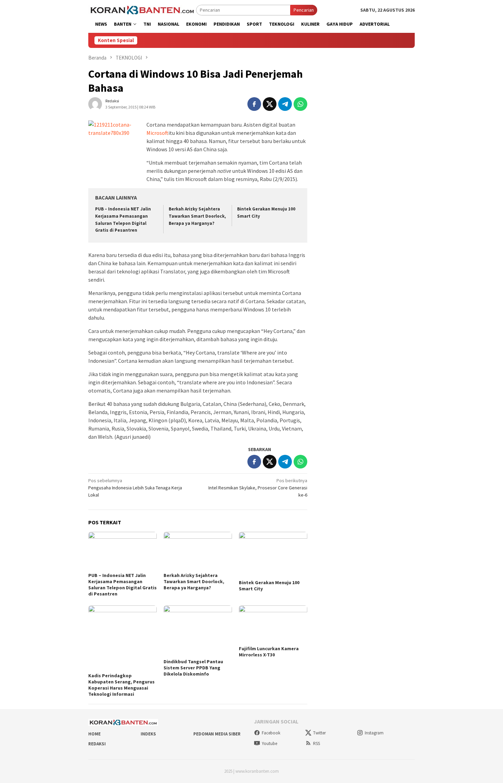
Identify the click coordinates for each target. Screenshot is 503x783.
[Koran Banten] (142, 10)
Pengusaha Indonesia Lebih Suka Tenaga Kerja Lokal (135, 487)
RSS (316, 743)
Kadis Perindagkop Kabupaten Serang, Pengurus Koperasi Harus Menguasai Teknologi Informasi (121, 684)
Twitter (319, 733)
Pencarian (304, 10)
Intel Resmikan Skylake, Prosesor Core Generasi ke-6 (257, 487)
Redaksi (97, 744)
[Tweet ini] (269, 104)
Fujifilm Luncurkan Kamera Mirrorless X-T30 (269, 651)
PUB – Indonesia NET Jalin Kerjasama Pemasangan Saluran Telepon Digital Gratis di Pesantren (122, 584)
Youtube (269, 743)
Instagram (374, 733)
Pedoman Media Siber (217, 734)
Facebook (271, 733)
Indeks (148, 734)
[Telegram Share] (285, 104)
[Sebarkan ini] (254, 104)
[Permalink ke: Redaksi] (95, 103)
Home (94, 734)
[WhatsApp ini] (300, 104)
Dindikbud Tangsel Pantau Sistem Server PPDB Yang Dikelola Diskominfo (193, 667)
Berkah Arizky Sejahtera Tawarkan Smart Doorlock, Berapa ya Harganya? (197, 216)
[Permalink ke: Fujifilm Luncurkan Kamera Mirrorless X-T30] (273, 624)
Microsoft (157, 132)
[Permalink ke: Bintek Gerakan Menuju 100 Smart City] (273, 554)
